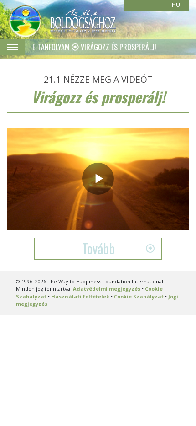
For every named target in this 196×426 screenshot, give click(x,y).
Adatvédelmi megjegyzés (106, 288)
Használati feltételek (80, 296)
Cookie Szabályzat (139, 296)
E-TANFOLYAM (52, 47)
